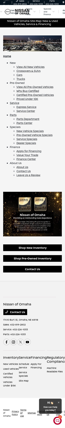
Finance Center (26, 159)
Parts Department (27, 119)
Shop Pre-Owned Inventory (32, 258)
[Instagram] (13, 342)
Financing (39, 357)
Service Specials (26, 139)
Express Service (26, 107)
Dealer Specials (26, 143)
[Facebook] (6, 342)
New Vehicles (10, 364)
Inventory (11, 357)
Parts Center (24, 123)
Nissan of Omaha (6, 412)
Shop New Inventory (32, 248)
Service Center (25, 111)
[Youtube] (27, 342)
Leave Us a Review (28, 175)
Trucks (20, 79)
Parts (13, 115)
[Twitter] (20, 342)
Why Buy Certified (27, 91)
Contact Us (23, 171)
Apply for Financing (28, 151)
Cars (19, 75)
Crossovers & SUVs (28, 71)
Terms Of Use (23, 412)
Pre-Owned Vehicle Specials (34, 135)
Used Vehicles (11, 368)
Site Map (23, 380)
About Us (22, 167)
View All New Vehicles (30, 67)
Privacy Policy (15, 413)
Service (14, 103)
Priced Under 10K (27, 99)
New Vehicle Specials (30, 131)
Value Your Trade (27, 155)
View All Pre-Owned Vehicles (34, 87)
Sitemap (32, 412)
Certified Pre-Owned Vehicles (35, 95)
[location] (63, 2)
